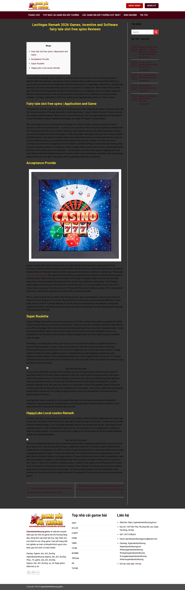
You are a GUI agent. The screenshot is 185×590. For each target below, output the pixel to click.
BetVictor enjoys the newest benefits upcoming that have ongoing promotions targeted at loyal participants (100, 487)
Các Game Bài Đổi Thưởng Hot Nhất (101, 15)
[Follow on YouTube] (33, 573)
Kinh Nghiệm (130, 15)
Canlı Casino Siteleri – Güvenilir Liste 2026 (148, 76)
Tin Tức (144, 15)
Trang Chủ (34, 15)
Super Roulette (37, 63)
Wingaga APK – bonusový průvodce (147, 86)
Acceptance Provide (40, 59)
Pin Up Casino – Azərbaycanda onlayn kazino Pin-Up (148, 64)
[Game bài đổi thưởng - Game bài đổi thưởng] (39, 5)
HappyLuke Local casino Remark (45, 68)
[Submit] (156, 32)
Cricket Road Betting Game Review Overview (148, 98)
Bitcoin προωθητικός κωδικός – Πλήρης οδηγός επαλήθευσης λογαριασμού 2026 (148, 50)
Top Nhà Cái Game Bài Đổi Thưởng (61, 15)
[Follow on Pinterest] (29, 573)
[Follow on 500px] (38, 573)
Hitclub (138, 564)
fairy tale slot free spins (37, 275)
